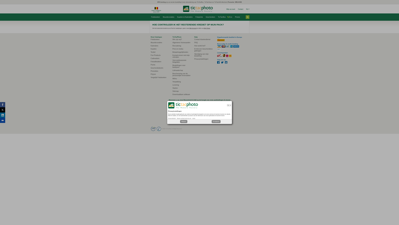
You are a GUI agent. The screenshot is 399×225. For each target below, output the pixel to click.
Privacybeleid (172, 118)
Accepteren (216, 121)
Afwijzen (183, 121)
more (193, 118)
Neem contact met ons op (184, 118)
